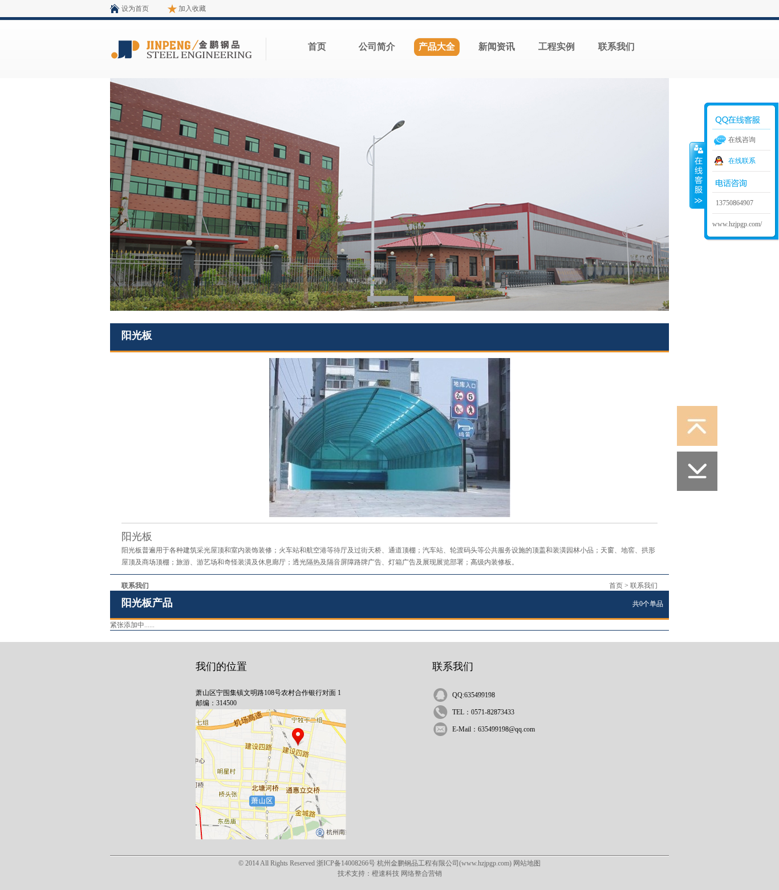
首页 (317, 46)
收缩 (697, 175)
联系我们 (616, 46)
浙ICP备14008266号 (346, 863)
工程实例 (556, 46)
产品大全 (437, 46)
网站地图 (527, 863)
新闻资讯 (496, 46)
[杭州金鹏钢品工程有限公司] (387, 299)
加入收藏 (192, 9)
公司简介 (377, 46)
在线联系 (742, 161)
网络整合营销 (421, 873)
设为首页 (135, 9)
